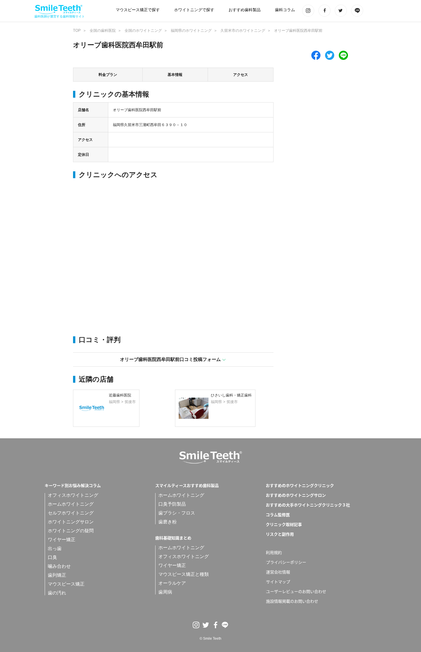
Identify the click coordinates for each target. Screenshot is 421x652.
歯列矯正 (57, 575)
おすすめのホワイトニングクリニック (300, 485)
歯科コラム (285, 10)
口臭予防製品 (172, 504)
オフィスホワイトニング (73, 495)
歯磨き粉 (167, 521)
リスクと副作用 (280, 534)
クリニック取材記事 (284, 524)
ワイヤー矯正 (61, 539)
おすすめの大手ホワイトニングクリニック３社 (308, 505)
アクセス (240, 74)
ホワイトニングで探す (194, 10)
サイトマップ (278, 582)
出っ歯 (55, 548)
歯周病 (165, 592)
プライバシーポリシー (286, 562)
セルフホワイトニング (71, 512)
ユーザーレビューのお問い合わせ (296, 591)
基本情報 (175, 74)
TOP (77, 30)
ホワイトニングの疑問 (71, 530)
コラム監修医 (278, 514)
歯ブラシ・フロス (176, 512)
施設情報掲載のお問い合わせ (292, 601)
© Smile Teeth (210, 639)
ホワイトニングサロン (71, 521)
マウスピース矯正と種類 (183, 574)
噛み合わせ (59, 566)
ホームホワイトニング (71, 504)
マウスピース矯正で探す (138, 10)
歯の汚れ (57, 592)
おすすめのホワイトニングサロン (296, 495)
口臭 (52, 557)
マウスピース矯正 (66, 584)
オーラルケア (172, 583)
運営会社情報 (278, 572)
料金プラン (108, 74)
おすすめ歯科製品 (245, 10)
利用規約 (274, 552)
